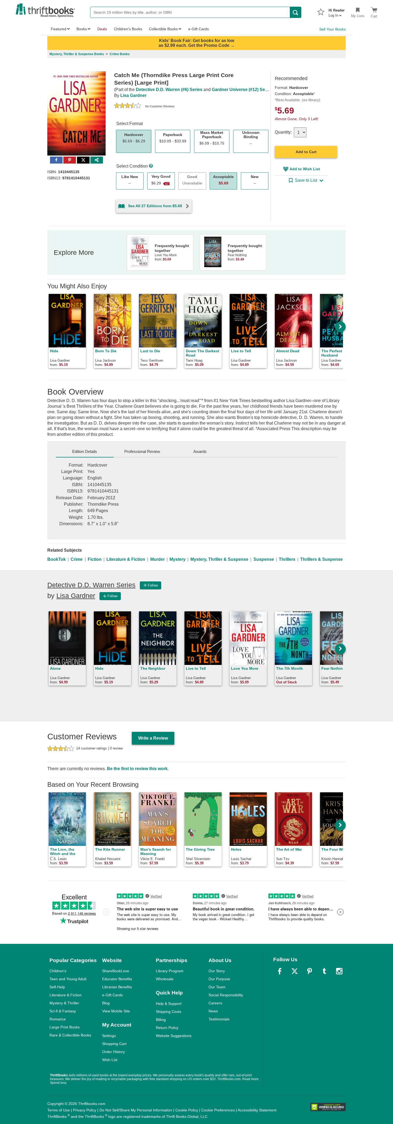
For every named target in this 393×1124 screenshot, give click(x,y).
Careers (215, 1003)
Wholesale (165, 979)
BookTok (56, 559)
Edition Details (84, 451)
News (213, 1011)
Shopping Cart (114, 1044)
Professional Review (142, 451)
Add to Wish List (305, 169)
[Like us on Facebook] (279, 971)
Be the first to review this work (137, 768)
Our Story (217, 971)
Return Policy (167, 1027)
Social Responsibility (226, 995)
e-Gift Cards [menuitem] (198, 29)
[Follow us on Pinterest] (309, 971)
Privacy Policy (84, 1110)
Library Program (169, 971)
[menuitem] (337, 11)
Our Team (217, 987)
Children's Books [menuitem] (128, 29)
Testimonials (219, 1019)
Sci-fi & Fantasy (62, 1011)
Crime (77, 559)
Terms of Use (58, 1110)
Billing (161, 1019)
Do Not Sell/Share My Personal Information (135, 1110)
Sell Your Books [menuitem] (332, 29)
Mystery (177, 559)
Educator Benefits (117, 979)
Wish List (109, 1060)
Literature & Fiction (125, 559)
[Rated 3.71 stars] (127, 106)
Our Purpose (219, 979)
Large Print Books (64, 1027)
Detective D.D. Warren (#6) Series (169, 89)
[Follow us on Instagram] (339, 971)
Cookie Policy (186, 1110)
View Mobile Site (116, 1011)
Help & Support (169, 1003)
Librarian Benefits (117, 987)
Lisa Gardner (133, 95)
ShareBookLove (115, 971)
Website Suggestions (173, 1036)
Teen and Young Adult (67, 979)
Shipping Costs (168, 1011)
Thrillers (287, 559)
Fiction (95, 559)
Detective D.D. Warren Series (91, 585)
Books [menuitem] (81, 29)
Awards (200, 451)
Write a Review (153, 738)
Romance (57, 1019)
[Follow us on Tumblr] (324, 971)
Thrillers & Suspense (321, 559)
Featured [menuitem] (58, 29)
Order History (113, 1052)
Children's (57, 971)
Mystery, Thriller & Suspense (219, 559)
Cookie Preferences (218, 1110)
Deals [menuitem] (102, 29)
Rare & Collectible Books (70, 1035)
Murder (157, 559)
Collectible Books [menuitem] (163, 29)
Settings (109, 1036)
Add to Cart (306, 152)
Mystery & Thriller (64, 1003)
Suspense (263, 559)
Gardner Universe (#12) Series (242, 89)
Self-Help (57, 987)
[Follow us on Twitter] (294, 971)
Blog (106, 1003)
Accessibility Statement (257, 1110)
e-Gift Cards (112, 995)
